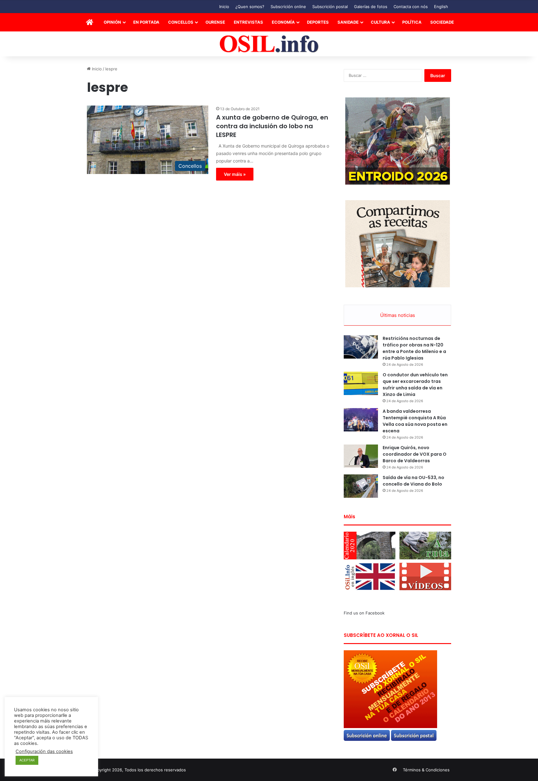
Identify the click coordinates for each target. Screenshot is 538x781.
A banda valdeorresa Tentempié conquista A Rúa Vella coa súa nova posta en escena (415, 421)
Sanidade (348, 22)
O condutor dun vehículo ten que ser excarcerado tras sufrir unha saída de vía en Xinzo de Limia (415, 385)
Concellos (180, 22)
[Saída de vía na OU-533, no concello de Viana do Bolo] (361, 486)
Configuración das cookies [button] (44, 751)
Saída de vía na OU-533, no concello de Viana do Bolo (413, 480)
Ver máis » (235, 174)
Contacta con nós (411, 6)
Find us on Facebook (364, 612)
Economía (283, 22)
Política (412, 22)
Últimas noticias (397, 315)
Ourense (215, 22)
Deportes (318, 22)
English (441, 6)
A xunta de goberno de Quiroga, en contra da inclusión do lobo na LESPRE (272, 126)
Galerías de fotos (370, 6)
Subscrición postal (330, 6)
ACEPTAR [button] (27, 760)
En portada (146, 22)
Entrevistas (248, 22)
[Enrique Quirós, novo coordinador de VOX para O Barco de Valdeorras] (361, 456)
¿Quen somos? (249, 6)
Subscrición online (288, 6)
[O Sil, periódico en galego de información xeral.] (269, 44)
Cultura (380, 22)
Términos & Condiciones (426, 769)
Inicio (224, 6)
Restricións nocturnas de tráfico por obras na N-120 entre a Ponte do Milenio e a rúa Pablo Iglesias (414, 348)
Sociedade (442, 22)
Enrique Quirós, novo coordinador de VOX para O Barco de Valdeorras (414, 454)
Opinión (112, 22)
